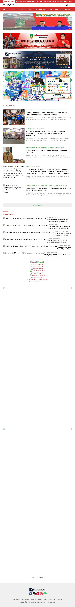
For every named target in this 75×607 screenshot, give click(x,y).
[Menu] (4, 5)
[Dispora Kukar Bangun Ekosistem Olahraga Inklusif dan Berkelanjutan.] (14, 155)
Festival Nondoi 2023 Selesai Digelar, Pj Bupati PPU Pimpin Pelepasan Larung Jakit (64, 248)
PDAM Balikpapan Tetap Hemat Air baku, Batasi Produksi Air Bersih (59, 227)
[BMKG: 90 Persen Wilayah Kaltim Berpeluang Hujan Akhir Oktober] (25, 218)
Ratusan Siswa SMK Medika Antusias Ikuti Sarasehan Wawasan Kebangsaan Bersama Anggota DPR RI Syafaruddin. (45, 133)
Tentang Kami (25, 599)
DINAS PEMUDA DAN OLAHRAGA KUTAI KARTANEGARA (43, 110)
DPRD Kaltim (30, 167)
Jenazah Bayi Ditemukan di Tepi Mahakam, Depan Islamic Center (56, 241)
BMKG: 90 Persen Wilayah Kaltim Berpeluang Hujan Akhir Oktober (57, 220)
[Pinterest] (37, 594)
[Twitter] (34, 594)
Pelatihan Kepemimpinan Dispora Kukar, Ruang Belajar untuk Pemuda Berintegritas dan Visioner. (46, 114)
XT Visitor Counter (41, 281)
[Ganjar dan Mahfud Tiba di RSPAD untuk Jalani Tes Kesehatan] (23, 253)
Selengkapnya (37, 205)
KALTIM (28, 129)
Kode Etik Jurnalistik (55, 599)
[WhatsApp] (45, 594)
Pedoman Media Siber (39, 599)
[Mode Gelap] (67, 5)
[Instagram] (41, 594)
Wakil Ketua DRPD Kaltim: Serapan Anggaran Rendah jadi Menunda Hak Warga (63, 234)
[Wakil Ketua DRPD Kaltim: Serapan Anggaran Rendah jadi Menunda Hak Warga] (29, 232)
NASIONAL (34, 129)
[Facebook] (30, 594)
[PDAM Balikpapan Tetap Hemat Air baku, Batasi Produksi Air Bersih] (25, 225)
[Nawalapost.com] (13, 5)
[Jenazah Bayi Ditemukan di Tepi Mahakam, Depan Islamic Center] (24, 239)
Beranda (16, 599)
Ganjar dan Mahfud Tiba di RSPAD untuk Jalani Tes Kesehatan (57, 255)
